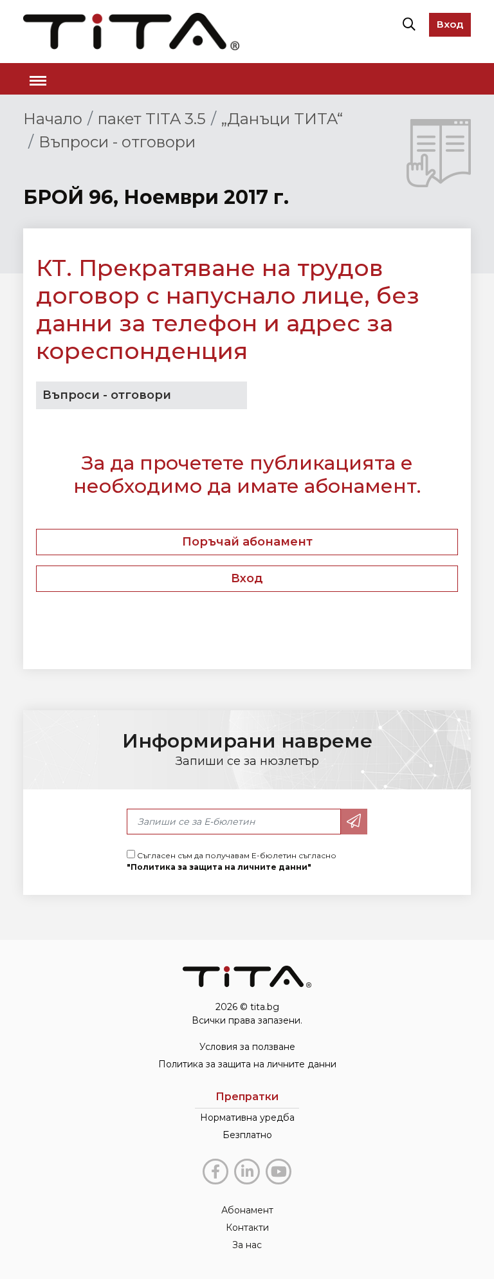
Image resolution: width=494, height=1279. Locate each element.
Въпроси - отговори (117, 142)
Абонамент (247, 1210)
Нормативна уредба (247, 1117)
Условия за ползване (247, 1047)
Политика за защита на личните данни (247, 1064)
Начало (52, 118)
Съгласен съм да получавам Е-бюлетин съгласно (231, 861)
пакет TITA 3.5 (152, 118)
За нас (247, 1245)
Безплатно (247, 1135)
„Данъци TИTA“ (282, 118)
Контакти (247, 1227)
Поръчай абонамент (247, 542)
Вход (450, 24)
